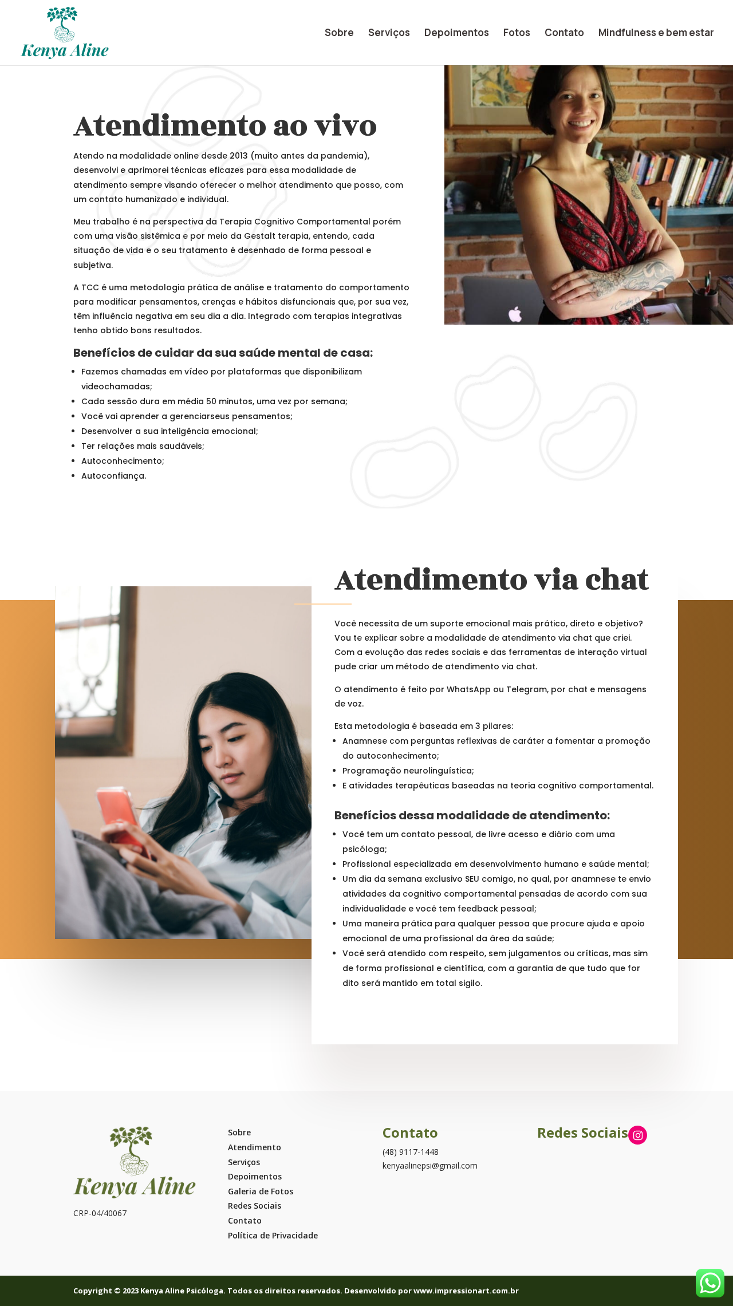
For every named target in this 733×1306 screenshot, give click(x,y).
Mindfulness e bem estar (656, 34)
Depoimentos (456, 34)
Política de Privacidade (273, 1235)
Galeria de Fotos (260, 1191)
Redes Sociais (254, 1205)
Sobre (339, 34)
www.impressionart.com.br (466, 1290)
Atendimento (254, 1147)
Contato (564, 34)
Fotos (516, 34)
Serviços (389, 34)
